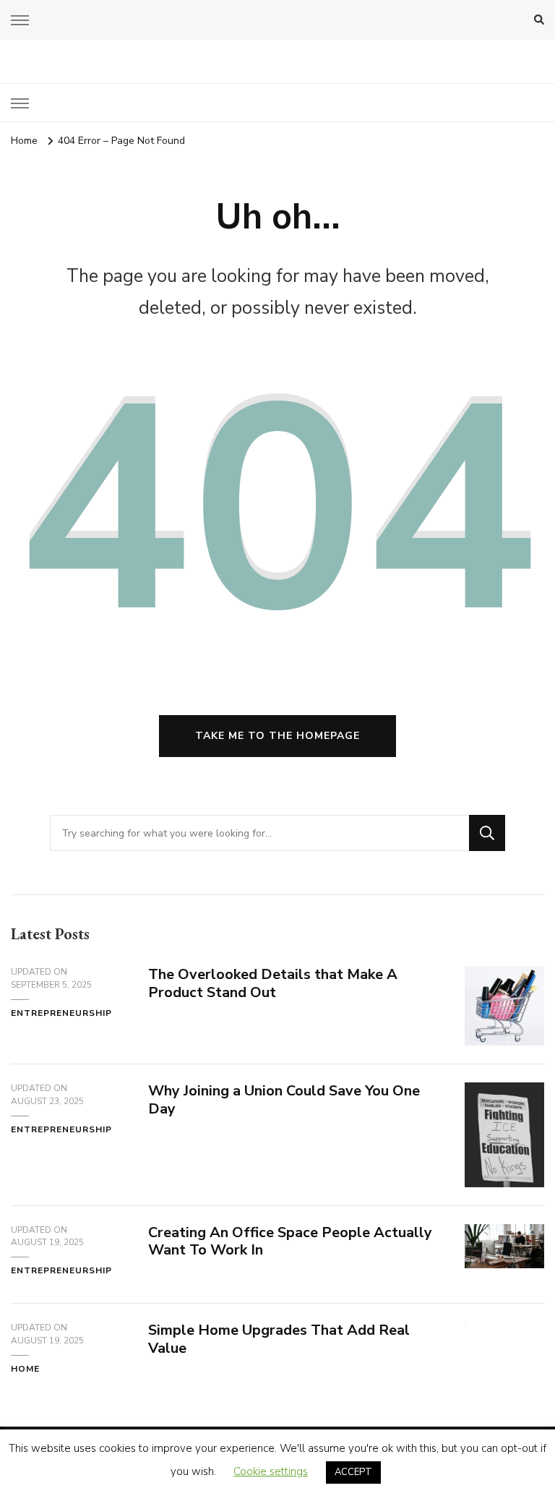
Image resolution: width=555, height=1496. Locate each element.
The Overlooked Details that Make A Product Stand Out (272, 983)
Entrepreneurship (61, 1013)
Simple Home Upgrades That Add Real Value (279, 1339)
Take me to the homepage (277, 736)
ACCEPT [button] (353, 1472)
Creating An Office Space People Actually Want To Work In (290, 1241)
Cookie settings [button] (270, 1471)
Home (25, 1369)
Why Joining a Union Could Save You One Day (284, 1100)
